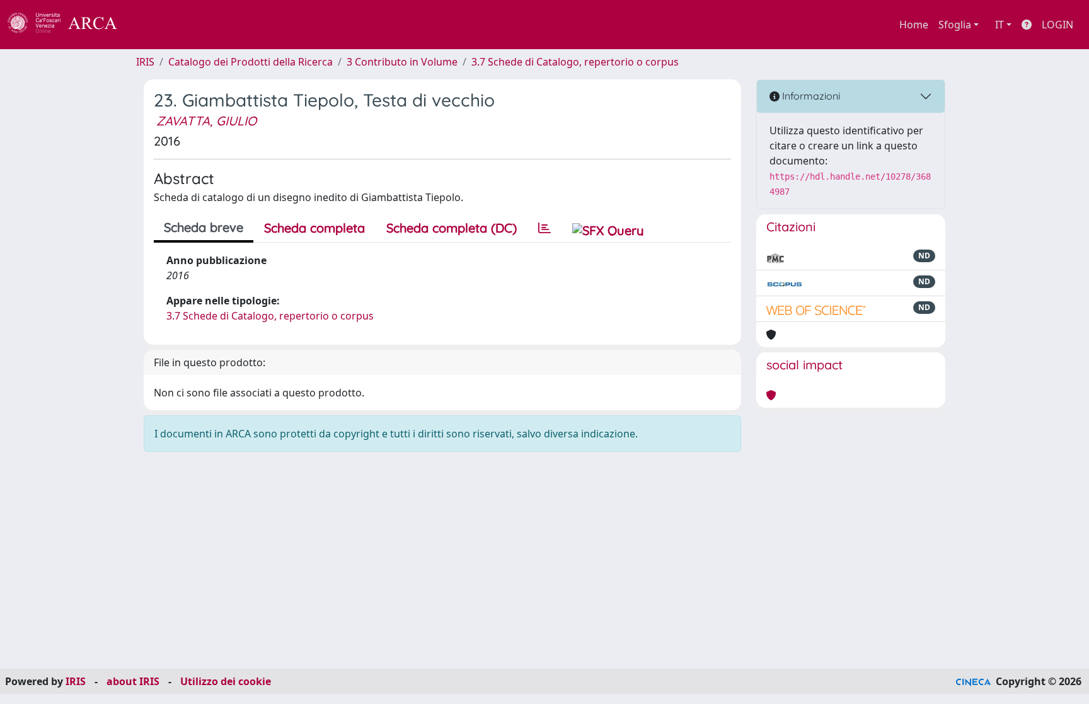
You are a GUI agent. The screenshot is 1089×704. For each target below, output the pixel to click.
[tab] (544, 228)
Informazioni (810, 95)
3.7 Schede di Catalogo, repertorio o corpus (575, 62)
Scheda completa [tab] (314, 228)
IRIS (145, 62)
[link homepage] (69, 25)
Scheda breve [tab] (203, 227)
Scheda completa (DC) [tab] (451, 228)
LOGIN (1057, 25)
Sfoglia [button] (954, 25)
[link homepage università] (151, 25)
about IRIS (133, 681)
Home (913, 25)
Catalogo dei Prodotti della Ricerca (250, 62)
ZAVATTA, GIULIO (206, 121)
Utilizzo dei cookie (225, 681)
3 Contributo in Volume (402, 62)
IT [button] (999, 25)
